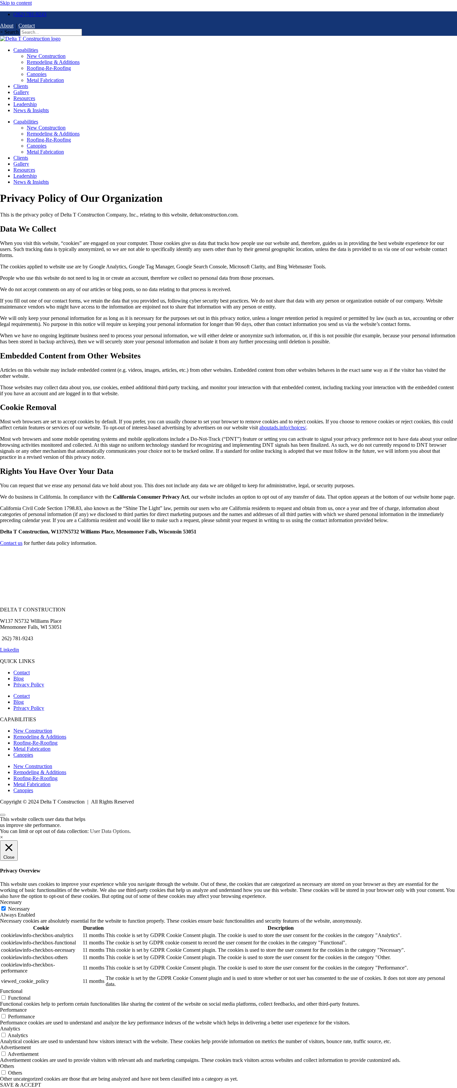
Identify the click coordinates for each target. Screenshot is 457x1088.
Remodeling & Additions (53, 62)
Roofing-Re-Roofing (49, 68)
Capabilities (25, 50)
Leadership (25, 104)
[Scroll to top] (2, 815)
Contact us (11, 543)
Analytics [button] (10, 1028)
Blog (18, 678)
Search (11, 32)
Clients (20, 86)
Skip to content (16, 3)
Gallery (21, 92)
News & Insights (31, 110)
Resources (24, 98)
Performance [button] (13, 1010)
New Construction (46, 56)
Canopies (37, 74)
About (6, 25)
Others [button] (7, 1066)
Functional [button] (11, 991)
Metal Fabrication (45, 80)
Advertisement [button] (15, 1047)
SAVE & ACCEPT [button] (20, 1085)
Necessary (19, 909)
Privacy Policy (28, 684)
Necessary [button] (11, 902)
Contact (26, 25)
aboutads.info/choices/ (282, 427)
